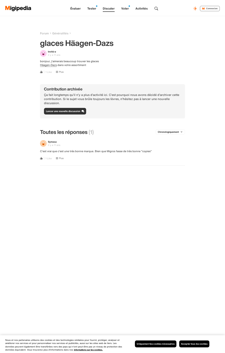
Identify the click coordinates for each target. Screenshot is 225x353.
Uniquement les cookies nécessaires (155, 343)
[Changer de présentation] (195, 8)
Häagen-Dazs (48, 65)
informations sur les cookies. (88, 349)
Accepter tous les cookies (194, 343)
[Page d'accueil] (18, 8)
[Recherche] (156, 8)
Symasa (52, 141)
